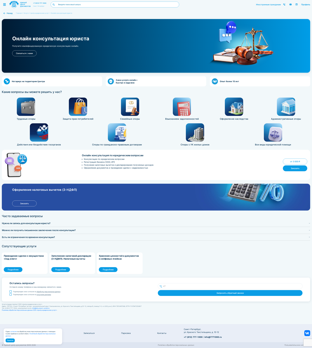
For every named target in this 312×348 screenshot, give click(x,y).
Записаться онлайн (296, 4)
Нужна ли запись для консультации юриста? (26, 223)
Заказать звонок (284, 4)
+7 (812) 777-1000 (39, 3)
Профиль (305, 4)
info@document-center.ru (40, 308)
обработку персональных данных (48, 292)
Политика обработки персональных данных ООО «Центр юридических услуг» (29, 310)
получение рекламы (44, 294)
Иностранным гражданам (268, 4)
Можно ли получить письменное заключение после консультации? (39, 230)
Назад (10, 13)
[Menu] (4, 4)
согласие (13, 331)
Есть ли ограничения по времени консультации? (28, 237)
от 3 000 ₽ (295, 161)
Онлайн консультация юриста (61, 13)
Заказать (295, 168)
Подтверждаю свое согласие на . (37, 292)
